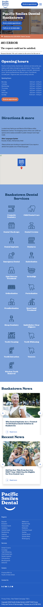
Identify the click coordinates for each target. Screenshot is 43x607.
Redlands (25, 528)
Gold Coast (5, 536)
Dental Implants (6, 556)
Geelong (4, 534)
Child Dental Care (7, 554)
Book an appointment (29, 4)
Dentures (4, 562)
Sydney (24, 532)
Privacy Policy (6, 599)
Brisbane (4, 524)
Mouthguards (6, 560)
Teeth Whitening (6, 552)
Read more (21, 427)
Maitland (4, 538)
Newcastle (25, 526)
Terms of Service (13, 604)
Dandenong (5, 532)
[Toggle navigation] (40, 4)
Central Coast (6, 530)
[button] (3, 413)
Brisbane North (6, 526)
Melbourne (25, 521)
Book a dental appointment (11, 23)
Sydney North (26, 534)
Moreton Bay (26, 524)
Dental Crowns (6, 548)
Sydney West (26, 536)
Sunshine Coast (27, 530)
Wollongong (26, 538)
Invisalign (4, 550)
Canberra (4, 528)
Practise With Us (7, 572)
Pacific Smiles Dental (8, 575)
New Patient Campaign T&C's (20, 599)
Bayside (4, 521)
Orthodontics (6, 558)
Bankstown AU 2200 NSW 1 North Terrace (17, 36)
